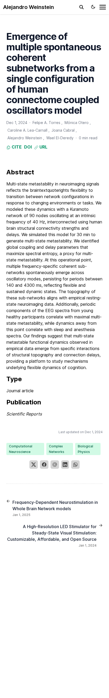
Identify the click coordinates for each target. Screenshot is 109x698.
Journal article (20, 390)
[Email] (55, 464)
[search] (81, 7)
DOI (28, 147)
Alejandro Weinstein (28, 7)
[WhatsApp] (75, 464)
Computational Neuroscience (20, 449)
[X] (33, 464)
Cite (16, 147)
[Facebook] (44, 464)
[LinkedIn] (65, 464)
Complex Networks (56, 449)
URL (42, 147)
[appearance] (93, 6)
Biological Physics (85, 449)
